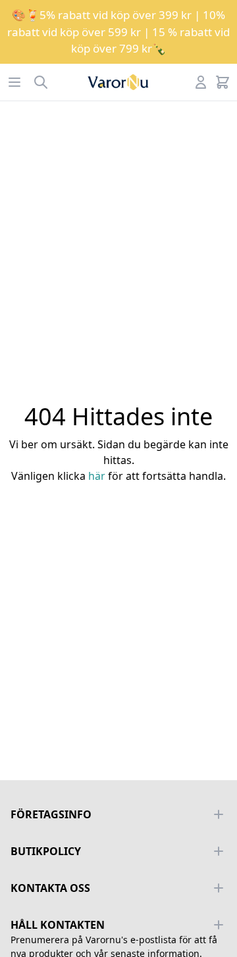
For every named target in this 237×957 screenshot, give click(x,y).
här (96, 476)
